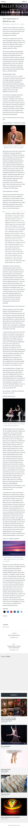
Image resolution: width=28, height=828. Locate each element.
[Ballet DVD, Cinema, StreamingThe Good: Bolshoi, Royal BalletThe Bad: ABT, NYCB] (14, 707)
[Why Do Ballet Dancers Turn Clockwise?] (14, 807)
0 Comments (22, 24)
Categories (13, 695)
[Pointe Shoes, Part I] (14, 783)
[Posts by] (4, 24)
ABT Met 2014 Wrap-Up (9, 396)
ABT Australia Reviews (14, 635)
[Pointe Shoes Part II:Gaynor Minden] (14, 759)
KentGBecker (7, 24)
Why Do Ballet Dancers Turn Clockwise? (10, 817)
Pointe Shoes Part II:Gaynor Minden (6, 770)
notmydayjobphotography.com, (11, 76)
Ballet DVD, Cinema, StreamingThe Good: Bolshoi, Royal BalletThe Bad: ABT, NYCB (8, 719)
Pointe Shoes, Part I (5, 794)
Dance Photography (5, 746)
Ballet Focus (14, 9)
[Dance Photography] (14, 735)
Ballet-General (6, 627)
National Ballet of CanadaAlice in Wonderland (14, 646)
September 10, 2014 (15, 24)
